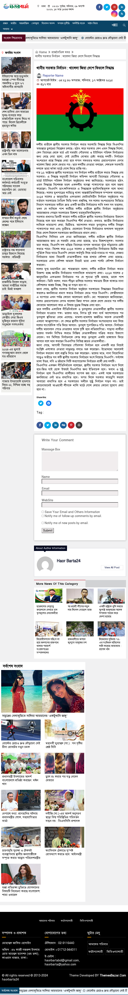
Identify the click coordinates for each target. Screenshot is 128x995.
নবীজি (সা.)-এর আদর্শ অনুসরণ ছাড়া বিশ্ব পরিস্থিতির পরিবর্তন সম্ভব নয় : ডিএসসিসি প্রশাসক (63, 817)
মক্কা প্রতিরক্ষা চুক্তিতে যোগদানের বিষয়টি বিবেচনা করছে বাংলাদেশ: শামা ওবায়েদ (21, 891)
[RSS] (121, 14)
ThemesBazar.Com (113, 975)
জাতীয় (13, 23)
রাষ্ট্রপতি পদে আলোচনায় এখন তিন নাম (15, 152)
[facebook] (99, 7)
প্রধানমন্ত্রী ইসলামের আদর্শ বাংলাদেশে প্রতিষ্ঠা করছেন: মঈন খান (20, 780)
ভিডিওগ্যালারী (86, 920)
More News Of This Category (57, 584)
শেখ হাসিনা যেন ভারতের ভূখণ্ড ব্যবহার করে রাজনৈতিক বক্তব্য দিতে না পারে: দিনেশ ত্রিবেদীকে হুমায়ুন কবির (16, 119)
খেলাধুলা (35, 23)
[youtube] (114, 14)
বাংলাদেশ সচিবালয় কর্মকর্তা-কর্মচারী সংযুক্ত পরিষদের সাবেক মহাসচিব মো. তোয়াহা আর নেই (15, 186)
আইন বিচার (93, 23)
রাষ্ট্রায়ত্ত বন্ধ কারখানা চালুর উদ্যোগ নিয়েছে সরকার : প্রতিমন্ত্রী (13, 253)
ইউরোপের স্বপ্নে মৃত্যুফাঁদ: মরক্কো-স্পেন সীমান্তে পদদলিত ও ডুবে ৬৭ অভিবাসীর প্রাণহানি (15, 82)
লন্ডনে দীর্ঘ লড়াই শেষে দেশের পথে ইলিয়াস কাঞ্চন (14, 221)
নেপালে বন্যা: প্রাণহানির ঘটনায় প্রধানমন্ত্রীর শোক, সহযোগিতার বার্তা (20, 817)
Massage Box (51, 449)
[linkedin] (121, 7)
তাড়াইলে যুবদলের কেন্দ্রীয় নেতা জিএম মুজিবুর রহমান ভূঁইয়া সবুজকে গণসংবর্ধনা (13, 319)
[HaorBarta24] (16, 6)
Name (46, 477)
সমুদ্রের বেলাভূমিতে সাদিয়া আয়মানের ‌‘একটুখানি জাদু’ (35, 716)
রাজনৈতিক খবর (61, 52)
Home (43, 52)
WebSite (47, 500)
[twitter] (107, 7)
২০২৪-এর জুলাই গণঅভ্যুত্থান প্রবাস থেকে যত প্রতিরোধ (15, 353)
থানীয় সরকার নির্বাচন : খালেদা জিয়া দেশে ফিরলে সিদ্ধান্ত (67, 56)
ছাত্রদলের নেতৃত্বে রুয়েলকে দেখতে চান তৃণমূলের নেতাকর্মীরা (47, 610)
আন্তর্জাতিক (24, 23)
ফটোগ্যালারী (67, 920)
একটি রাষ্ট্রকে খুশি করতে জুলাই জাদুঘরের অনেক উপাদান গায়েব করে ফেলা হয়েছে (111, 611)
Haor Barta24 (68, 560)
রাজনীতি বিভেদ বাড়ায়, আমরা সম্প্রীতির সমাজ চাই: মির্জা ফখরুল (14, 285)
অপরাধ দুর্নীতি (64, 23)
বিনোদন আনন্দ (48, 23)
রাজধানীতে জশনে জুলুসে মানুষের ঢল (77, 641)
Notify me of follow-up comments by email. (73, 516)
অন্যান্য (6, 29)
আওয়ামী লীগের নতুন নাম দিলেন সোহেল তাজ (80, 608)
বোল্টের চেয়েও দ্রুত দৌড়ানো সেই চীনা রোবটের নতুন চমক (21, 745)
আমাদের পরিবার (47, 920)
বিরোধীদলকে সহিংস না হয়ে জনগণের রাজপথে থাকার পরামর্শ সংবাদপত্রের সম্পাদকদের (48, 646)
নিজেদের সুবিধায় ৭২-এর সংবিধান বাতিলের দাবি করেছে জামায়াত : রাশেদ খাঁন (110, 644)
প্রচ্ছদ (5, 23)
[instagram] (114, 7)
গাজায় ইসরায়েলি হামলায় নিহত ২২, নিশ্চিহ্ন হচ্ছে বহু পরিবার (16, 385)
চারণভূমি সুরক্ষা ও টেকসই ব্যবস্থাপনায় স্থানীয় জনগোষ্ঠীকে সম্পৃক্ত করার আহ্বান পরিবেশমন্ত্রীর (21, 854)
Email (45, 488)
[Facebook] (39, 425)
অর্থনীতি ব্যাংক (78, 23)
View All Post (112, 567)
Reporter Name (52, 75)
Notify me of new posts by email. (66, 523)
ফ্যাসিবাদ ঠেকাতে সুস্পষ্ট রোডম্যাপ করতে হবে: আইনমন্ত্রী (64, 852)
